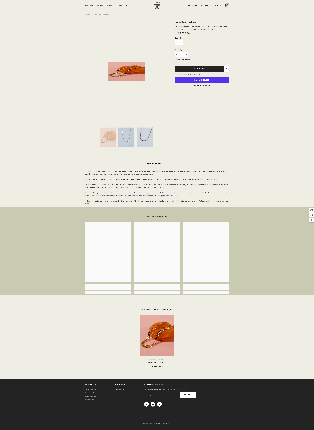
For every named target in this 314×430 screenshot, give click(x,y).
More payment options (201, 85)
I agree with (182, 74)
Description (154, 163)
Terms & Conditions (193, 74)
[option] (126, 71)
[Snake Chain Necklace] (157, 335)
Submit (187, 395)
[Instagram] (153, 404)
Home (87, 15)
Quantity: (178, 50)
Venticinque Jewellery (157, 359)
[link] (108, 288)
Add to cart (199, 68)
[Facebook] (146, 404)
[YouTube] (159, 404)
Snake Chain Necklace (157, 362)
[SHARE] (226, 69)
